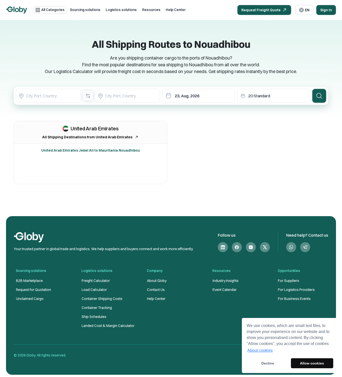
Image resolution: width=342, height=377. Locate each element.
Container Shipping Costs (102, 298)
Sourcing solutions (85, 10)
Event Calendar (225, 289)
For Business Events (294, 298)
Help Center (176, 10)
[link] (223, 247)
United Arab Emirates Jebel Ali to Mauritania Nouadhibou (90, 150)
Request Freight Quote (261, 10)
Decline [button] (267, 363)
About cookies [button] (260, 350)
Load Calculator (94, 289)
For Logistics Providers (296, 289)
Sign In (326, 10)
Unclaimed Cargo (30, 298)
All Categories (53, 10)
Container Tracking (97, 307)
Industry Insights (226, 280)
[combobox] (48, 96)
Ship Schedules (94, 316)
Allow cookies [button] (312, 363)
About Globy (156, 280)
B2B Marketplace (29, 280)
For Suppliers (288, 280)
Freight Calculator (96, 280)
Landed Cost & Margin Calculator (108, 325)
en (307, 10)
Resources (151, 10)
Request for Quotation (33, 289)
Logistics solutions (121, 10)
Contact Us (156, 289)
